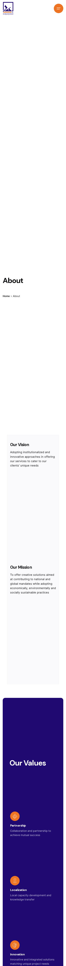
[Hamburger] (58, 8)
